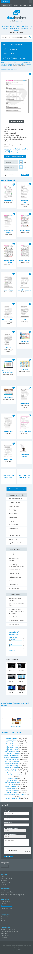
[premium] (21, 162)
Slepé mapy (12, 510)
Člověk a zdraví (13, 584)
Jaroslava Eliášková (12, 765)
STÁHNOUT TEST (10, 162)
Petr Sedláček (11, 740)
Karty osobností (13, 528)
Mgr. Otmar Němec (12, 750)
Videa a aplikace (14, 506)
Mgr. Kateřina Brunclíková (12, 753)
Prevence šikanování (7, 929)
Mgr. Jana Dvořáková (12, 759)
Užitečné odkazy (6, 891)
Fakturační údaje (6, 882)
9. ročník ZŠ (24, 149)
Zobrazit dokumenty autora (14, 156)
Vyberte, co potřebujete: (10, 834)
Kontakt (3, 884)
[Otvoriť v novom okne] (17, 950)
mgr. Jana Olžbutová (12, 746)
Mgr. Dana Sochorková (12, 761)
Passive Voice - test (25, 431)
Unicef (3, 903)
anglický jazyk (8, 151)
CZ (30, 1)
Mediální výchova (14, 624)
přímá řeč (7, 153)
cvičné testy (17, 151)
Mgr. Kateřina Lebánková (12, 798)
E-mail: (5, 817)
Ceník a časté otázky (7, 893)
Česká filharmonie (6, 906)
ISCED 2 (26, 63)
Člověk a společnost (15, 577)
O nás (2, 876)
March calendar (8, 290)
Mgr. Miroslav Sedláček (12, 767)
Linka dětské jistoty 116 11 (9, 931)
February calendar (24, 230)
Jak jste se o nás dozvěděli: (11, 828)
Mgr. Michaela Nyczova (12, 786)
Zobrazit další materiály (16, 489)
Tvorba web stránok (7, 945)
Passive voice (24, 403)
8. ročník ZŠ (16, 149)
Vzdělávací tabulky (14, 502)
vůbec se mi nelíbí (13, 647)
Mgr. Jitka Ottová (12, 788)
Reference (4, 880)
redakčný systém (17, 945)
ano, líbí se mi (12, 639)
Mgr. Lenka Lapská (12, 738)
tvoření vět (14, 153)
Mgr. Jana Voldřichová (12, 790)
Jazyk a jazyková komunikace (13, 554)
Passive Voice (8, 397)
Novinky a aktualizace (15, 499)
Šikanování (4, 919)
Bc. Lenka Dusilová (12, 744)
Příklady (3, 937)
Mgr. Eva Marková (12, 769)
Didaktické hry (13, 513)
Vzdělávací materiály (7, 878)
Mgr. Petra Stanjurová (12, 763)
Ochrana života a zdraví (8, 917)
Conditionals (25, 341)
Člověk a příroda (14, 573)
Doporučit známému (16, 121)
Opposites (24, 369)
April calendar (8, 200)
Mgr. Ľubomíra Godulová (12, 782)
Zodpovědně (5, 935)
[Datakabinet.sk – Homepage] (16, 15)
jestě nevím (11, 642)
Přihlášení (5, 1)
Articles (24, 320)
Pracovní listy (13, 517)
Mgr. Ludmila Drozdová (12, 751)
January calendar (24, 260)
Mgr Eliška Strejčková (12, 771)
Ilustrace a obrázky (14, 535)
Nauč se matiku (5, 933)
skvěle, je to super (13, 637)
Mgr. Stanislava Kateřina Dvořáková (15, 794)
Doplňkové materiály (19, 64)
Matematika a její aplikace (14, 559)
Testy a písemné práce (15, 521)
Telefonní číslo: (8, 822)
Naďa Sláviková (12, 779)
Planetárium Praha (6, 908)
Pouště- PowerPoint (16, 726)
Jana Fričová (12, 784)
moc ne (10, 644)
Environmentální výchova (16, 621)
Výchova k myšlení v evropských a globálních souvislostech (16, 611)
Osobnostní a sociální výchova (15, 599)
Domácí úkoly (13, 539)
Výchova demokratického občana (16, 605)
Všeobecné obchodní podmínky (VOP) (12, 895)
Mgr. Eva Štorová (11, 742)
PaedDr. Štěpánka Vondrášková (15, 775)
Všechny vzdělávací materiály (15, 63)
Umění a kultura (14, 588)
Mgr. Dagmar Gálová (12, 780)
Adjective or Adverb (24, 290)
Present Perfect (8, 459)
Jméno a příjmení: (8, 811)
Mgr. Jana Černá (12, 773)
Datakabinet (4, 63)
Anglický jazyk (10, 64)
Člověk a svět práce (14, 581)
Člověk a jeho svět (14, 570)
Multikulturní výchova (15, 617)
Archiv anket (12, 653)
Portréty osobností (14, 532)
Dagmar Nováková (12, 792)
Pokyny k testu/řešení (9, 168)
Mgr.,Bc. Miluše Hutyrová (12, 755)
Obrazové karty (13, 524)
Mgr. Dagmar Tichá (12, 748)
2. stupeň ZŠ (7, 149)
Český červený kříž (6, 901)
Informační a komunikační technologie (16, 565)
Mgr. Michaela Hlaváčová (12, 757)
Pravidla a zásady (6, 921)
